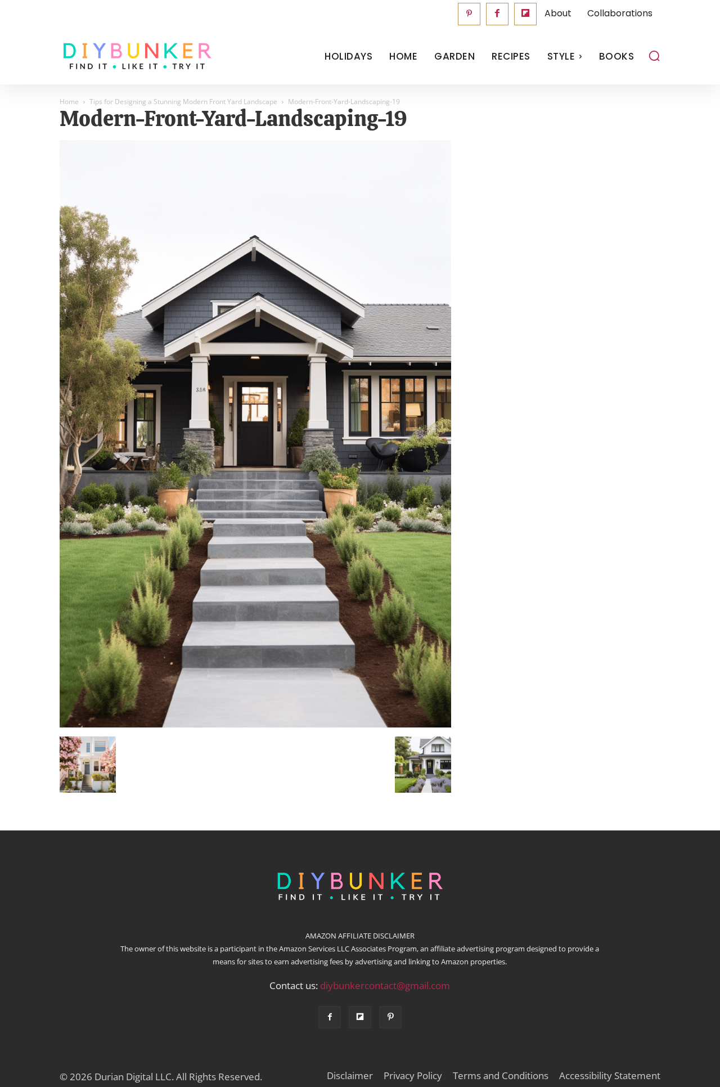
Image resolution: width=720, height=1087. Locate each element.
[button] (654, 56)
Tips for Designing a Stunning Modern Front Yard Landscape (183, 101)
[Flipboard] (525, 14)
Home (69, 101)
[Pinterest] (469, 14)
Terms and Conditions (500, 1076)
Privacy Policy (413, 1076)
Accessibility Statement (609, 1076)
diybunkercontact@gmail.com (385, 985)
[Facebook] (497, 14)
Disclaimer (350, 1076)
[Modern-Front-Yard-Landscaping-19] (255, 724)
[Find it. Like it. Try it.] (135, 56)
